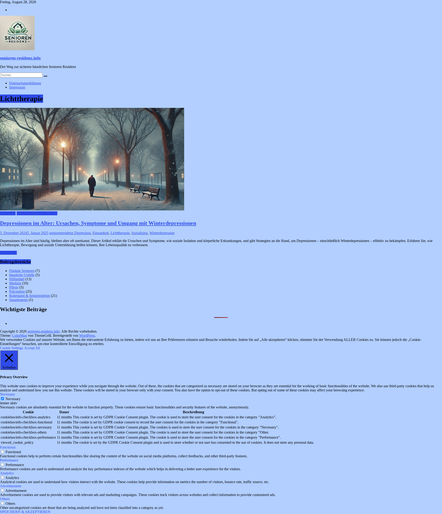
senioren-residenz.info (20, 58)
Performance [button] (9, 460)
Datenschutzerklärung (25, 83)
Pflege (13, 287)
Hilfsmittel (16, 279)
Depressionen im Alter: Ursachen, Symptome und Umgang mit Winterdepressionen (98, 223)
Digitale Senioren (22, 271)
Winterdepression (161, 233)
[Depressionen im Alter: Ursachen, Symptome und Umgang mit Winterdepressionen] (92, 209)
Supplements (18, 300)
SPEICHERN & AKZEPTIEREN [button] (25, 512)
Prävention (8, 213)
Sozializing (139, 233)
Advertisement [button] (10, 486)
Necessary (13, 399)
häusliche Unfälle (22, 275)
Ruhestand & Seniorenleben (37, 213)
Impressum (17, 87)
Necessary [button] (7, 394)
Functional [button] (7, 447)
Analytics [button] (7, 473)
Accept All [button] (32, 348)
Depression (82, 233)
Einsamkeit (101, 233)
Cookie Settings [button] (11, 348)
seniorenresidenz (61, 233)
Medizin (15, 283)
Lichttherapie (120, 233)
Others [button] (5, 499)
